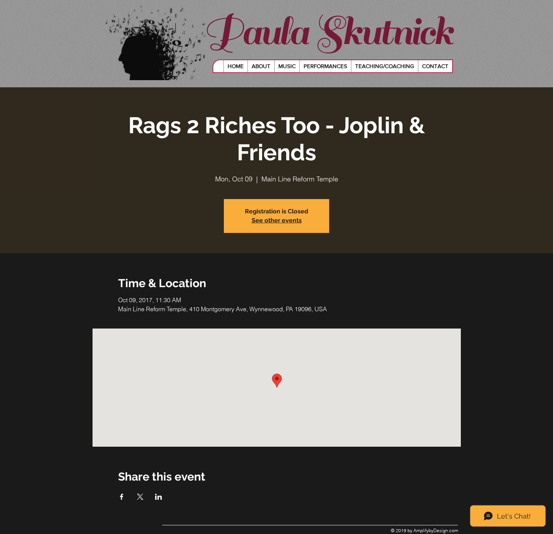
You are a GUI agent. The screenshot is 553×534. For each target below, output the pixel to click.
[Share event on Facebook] (121, 497)
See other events (277, 220)
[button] (286, 66)
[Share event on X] (140, 497)
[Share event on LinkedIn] (158, 497)
